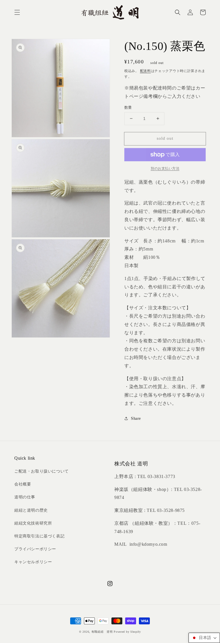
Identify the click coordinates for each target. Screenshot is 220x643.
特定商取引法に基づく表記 (39, 536)
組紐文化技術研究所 (33, 523)
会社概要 (22, 484)
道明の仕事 (24, 497)
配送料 (145, 71)
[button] (17, 12)
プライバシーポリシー (35, 549)
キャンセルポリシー (33, 562)
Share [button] (136, 418)
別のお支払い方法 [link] (165, 168)
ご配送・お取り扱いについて (41, 471)
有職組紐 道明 (102, 631)
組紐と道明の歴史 (31, 510)
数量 (128, 107)
